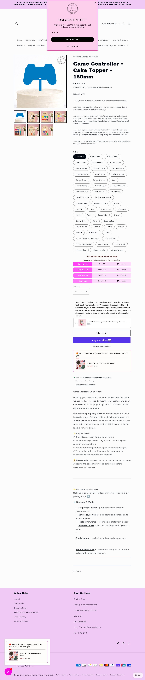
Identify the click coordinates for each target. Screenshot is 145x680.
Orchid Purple (82, 197)
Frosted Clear (82, 174)
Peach (79, 232)
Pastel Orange (101, 203)
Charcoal (122, 209)
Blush (117, 203)
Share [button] (78, 571)
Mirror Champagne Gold (87, 238)
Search (17, 599)
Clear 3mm (100, 174)
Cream (97, 227)
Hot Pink (79, 209)
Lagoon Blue (82, 203)
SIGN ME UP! (72, 39)
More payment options (102, 346)
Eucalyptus (109, 221)
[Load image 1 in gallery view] (20, 117)
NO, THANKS (72, 46)
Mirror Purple (99, 250)
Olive (94, 221)
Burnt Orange (82, 186)
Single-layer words (88, 508)
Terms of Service (21, 621)
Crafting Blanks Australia (29, 675)
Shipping (89, 87)
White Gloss (98, 162)
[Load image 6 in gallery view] (33, 130)
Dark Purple (100, 186)
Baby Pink (115, 192)
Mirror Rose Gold (84, 244)
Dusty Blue (81, 221)
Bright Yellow (118, 174)
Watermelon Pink (103, 197)
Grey (107, 232)
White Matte (99, 168)
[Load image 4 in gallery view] (60, 117)
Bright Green (99, 180)
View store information (85, 385)
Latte (109, 227)
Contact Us (19, 603)
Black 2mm (112, 157)
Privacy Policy (20, 617)
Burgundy (102, 215)
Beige (121, 227)
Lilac (92, 209)
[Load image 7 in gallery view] (47, 130)
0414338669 (80, 622)
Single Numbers (86, 525)
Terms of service (87, 675)
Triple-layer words (87, 522)
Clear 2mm (81, 162)
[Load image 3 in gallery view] (47, 117)
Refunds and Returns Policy (26, 612)
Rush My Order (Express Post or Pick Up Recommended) (108, 322)
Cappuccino (81, 227)
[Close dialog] (95, 2)
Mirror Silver (110, 238)
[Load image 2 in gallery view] (33, 117)
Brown (117, 215)
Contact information (117, 675)
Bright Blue (81, 180)
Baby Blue (99, 192)
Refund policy (61, 675)
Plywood (80, 157)
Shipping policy (101, 675)
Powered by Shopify (46, 675)
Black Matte (81, 168)
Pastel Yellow (82, 192)
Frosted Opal (117, 168)
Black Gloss (115, 162)
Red (113, 180)
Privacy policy (74, 675)
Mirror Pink (81, 250)
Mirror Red (120, 244)
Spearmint (106, 209)
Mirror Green (117, 250)
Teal (89, 215)
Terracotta (93, 232)
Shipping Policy (20, 608)
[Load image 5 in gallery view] (20, 130)
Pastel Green (119, 186)
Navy (78, 215)
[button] (17, 24)
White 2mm (95, 157)
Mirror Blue (103, 244)
